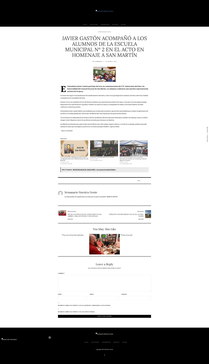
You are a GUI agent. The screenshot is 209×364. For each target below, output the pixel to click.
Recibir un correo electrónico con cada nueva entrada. (76, 311)
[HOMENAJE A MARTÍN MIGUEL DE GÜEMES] (104, 148)
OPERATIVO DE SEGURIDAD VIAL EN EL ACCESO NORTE (126, 215)
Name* (60, 294)
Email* (92, 294)
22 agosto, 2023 (111, 61)
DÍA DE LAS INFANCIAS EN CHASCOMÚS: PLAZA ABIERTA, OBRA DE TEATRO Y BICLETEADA (85, 215)
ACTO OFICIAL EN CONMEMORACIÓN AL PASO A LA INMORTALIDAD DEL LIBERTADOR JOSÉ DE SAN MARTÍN (74, 158)
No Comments (97, 61)
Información (105, 24)
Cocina (123, 24)
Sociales (115, 24)
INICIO (85, 24)
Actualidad (94, 24)
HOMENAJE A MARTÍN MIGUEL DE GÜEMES (102, 157)
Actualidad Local (104, 31)
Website (124, 294)
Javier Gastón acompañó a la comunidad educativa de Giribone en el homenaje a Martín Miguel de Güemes (133, 158)
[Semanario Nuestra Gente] (104, 11)
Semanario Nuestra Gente (80, 192)
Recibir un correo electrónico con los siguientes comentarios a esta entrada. (84, 305)
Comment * (61, 273)
